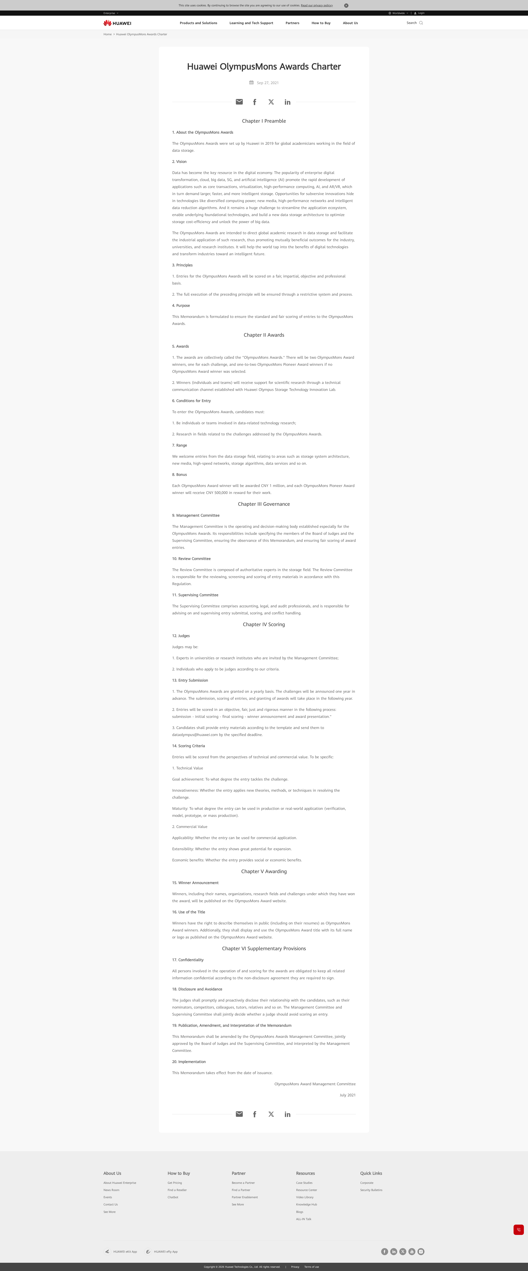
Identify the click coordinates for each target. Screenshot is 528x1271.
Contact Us (111, 1204)
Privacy (295, 1266)
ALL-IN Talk (303, 1219)
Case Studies (304, 1182)
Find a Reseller (177, 1190)
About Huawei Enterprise (120, 1182)
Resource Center (306, 1190)
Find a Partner (241, 1190)
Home (108, 34)
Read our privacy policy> (317, 5)
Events (108, 1197)
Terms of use (311, 1266)
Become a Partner (243, 1182)
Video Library (305, 1197)
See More (110, 1211)
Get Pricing (175, 1182)
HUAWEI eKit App (125, 1251)
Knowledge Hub (306, 1204)
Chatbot (173, 1197)
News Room (111, 1190)
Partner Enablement (245, 1197)
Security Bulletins (371, 1190)
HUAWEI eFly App (166, 1251)
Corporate (366, 1182)
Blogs (299, 1211)
